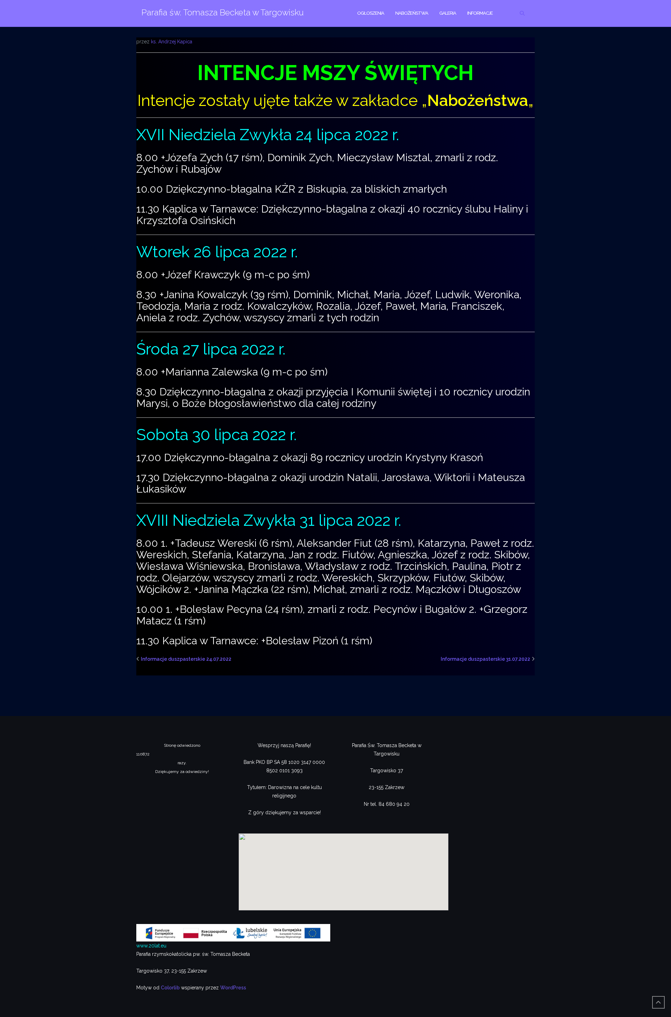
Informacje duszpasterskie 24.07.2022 (186, 659)
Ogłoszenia (370, 13)
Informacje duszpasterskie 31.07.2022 (485, 659)
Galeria (447, 13)
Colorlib (170, 987)
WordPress (233, 987)
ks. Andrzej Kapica (171, 41)
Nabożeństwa (411, 13)
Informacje (480, 13)
